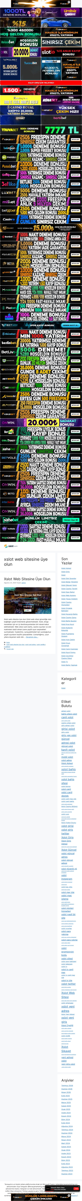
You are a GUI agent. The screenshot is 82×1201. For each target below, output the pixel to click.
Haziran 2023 (66, 1174)
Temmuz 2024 (67, 1130)
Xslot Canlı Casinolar (69, 649)
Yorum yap (10, 649)
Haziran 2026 (66, 1089)
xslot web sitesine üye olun (15, 644)
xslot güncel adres (67, 855)
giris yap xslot (68, 735)
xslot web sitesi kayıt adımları (69, 1000)
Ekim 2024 (65, 1120)
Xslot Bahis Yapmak (69, 665)
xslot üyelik (65, 1036)
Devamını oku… (32, 637)
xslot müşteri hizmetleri (67, 909)
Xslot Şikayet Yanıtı (69, 585)
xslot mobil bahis (65, 902)
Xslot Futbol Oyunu (68, 823)
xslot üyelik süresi (66, 1041)
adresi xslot (65, 711)
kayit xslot (68, 749)
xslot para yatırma (66, 932)
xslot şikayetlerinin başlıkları (68, 1054)
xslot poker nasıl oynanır (67, 945)
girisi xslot (68, 729)
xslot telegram (66, 964)
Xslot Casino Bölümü (69, 806)
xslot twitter (68, 983)
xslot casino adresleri (66, 804)
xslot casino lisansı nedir (67, 809)
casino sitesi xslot (68, 723)
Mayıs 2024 (66, 1137)
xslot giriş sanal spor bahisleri (69, 846)
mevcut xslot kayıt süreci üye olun (68, 753)
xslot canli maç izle (68, 799)
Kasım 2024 (66, 1116)
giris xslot (65, 732)
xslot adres (66, 760)
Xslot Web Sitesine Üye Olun (27, 579)
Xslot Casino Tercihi (69, 589)
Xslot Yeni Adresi (67, 1014)
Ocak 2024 (65, 1150)
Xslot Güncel (68, 849)
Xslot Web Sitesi (68, 995)
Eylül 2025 (65, 1096)
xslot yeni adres (30, 644)
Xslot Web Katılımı (68, 596)
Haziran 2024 (66, 1133)
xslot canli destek (66, 794)
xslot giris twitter (67, 831)
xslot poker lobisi (65, 942)
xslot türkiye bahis (66, 987)
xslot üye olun (64, 1043)
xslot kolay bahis (65, 889)
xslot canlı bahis (67, 801)
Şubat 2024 (66, 1147)
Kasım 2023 (66, 1157)
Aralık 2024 (66, 1113)
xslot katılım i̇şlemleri (66, 882)
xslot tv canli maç (67, 971)
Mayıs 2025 (66, 1103)
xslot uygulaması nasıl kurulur (68, 989)
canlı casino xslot (65, 720)
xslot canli (66, 789)
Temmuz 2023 (67, 1171)
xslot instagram (66, 877)
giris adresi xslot (67, 726)
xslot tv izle (66, 980)
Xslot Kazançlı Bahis (69, 614)
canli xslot (67, 717)
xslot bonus (65, 786)
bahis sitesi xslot (69, 714)
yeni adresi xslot (67, 1059)
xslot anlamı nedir (66, 1067)
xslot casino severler (66, 811)
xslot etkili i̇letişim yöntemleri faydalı (68, 819)
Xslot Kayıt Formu (68, 652)
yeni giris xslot (68, 1064)
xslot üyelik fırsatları (66, 1038)
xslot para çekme (69, 940)
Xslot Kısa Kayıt (67, 624)
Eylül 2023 (65, 1164)
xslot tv (64, 967)
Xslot (8, 642)
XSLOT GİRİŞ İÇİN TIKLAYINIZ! (41, 83)
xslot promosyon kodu (67, 951)
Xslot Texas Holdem (69, 599)
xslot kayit (64, 884)
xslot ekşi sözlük (65, 817)
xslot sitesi (67, 958)
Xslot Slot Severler (68, 579)
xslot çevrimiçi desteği (67, 1031)
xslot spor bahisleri (68, 961)
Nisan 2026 (66, 1092)
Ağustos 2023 (67, 1167)
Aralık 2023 (66, 1154)
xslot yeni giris (67, 1020)
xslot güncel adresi (67, 861)
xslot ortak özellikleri (66, 926)
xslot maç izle (67, 892)
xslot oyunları (66, 928)
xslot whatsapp (67, 1003)
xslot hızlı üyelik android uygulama (67, 871)
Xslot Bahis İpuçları (68, 621)
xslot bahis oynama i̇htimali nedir (68, 773)
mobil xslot (67, 757)
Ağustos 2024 (67, 1126)
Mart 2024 (65, 1143)
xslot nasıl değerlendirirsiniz (68, 921)
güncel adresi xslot (68, 740)
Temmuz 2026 (67, 1086)
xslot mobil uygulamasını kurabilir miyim (67, 904)
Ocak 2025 (65, 1109)
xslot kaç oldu (66, 887)
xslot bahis (68, 769)
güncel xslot (67, 746)
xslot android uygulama (67, 766)
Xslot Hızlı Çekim (68, 640)
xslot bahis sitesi (67, 781)
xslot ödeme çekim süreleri (68, 1033)
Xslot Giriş (65, 572)
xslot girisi (67, 825)
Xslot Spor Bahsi (67, 592)
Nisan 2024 (66, 1140)
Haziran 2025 (66, 1099)
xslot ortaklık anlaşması (67, 923)
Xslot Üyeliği (67, 1025)
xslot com (65, 814)
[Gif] (41, 228)
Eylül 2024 (65, 1123)
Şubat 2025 (66, 1106)
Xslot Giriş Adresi (66, 842)
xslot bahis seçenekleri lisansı (69, 776)
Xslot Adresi (66, 568)
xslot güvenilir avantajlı (67, 866)
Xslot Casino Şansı (68, 618)
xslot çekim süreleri (66, 1028)
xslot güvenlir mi (69, 869)
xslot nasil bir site (68, 916)
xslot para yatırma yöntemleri (68, 937)
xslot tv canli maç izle (68, 976)
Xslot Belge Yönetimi (69, 582)
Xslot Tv (64, 662)
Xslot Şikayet (66, 1049)
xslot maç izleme (66, 897)
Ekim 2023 (65, 1160)
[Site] (41, 139)
